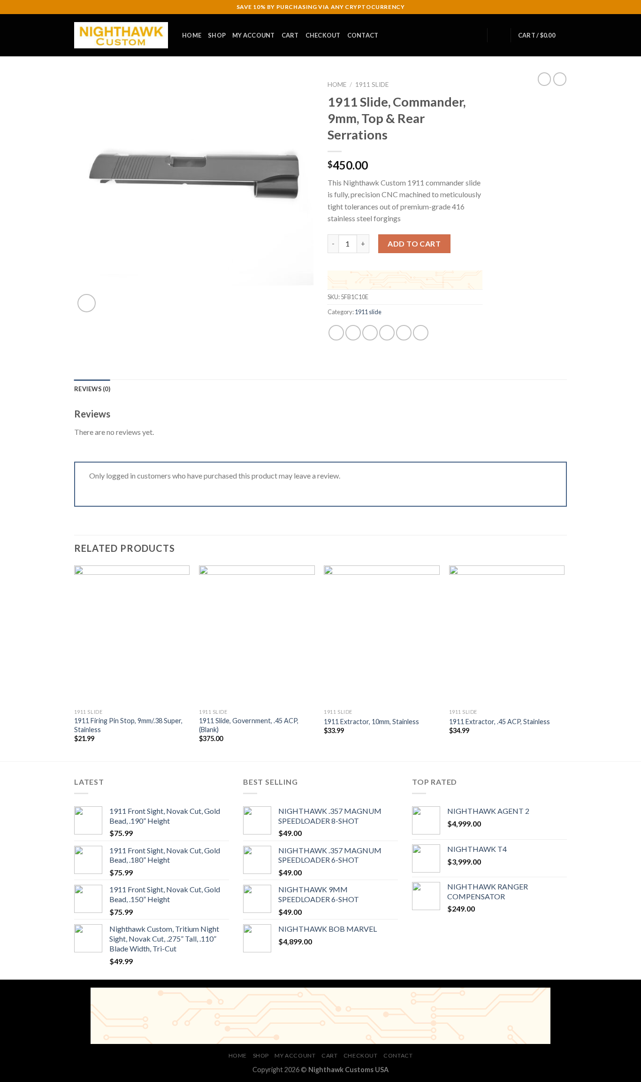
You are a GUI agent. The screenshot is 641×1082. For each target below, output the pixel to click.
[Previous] (75, 662)
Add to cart (414, 243)
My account (253, 35)
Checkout (323, 35)
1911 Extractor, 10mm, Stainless (371, 722)
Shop (217, 35)
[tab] (92, 388)
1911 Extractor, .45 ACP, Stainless (499, 722)
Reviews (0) (92, 389)
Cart (290, 35)
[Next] (564, 662)
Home (191, 35)
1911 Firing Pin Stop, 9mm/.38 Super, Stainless (128, 725)
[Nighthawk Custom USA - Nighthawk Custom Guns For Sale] (121, 35)
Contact (363, 35)
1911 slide (372, 84)
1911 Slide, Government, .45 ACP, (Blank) (248, 725)
